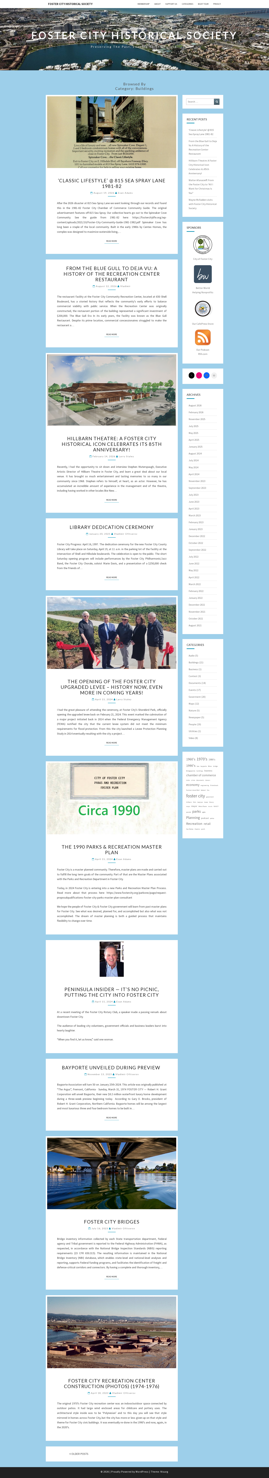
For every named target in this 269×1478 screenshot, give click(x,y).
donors (207, 780)
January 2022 (196, 597)
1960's (190, 759)
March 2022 (195, 584)
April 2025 (194, 439)
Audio (192, 655)
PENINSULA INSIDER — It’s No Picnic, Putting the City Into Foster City (111, 992)
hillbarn (189, 802)
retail (207, 824)
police (212, 818)
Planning (193, 817)
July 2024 (193, 460)
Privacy (217, 3)
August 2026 (195, 405)
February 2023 (196, 522)
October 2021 (196, 618)
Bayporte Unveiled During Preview (112, 1067)
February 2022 (196, 591)
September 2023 (197, 487)
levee (206, 802)
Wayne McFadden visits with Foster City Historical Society (203, 204)
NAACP (216, 806)
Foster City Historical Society (70, 4)
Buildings (194, 662)
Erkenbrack (214, 785)
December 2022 (197, 536)
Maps (191, 703)
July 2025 (193, 426)
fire (208, 790)
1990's (191, 765)
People (192, 724)
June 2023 (194, 501)
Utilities (193, 731)
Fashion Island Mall (193, 790)
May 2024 (193, 467)
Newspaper (195, 717)
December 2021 (197, 604)
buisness (208, 770)
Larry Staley (126, 456)
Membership (144, 3)
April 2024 (194, 474)
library (211, 802)
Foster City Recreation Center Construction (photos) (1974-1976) (112, 1383)
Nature (192, 710)
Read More (112, 240)
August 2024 (195, 453)
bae (198, 766)
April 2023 (194, 508)
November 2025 (197, 419)
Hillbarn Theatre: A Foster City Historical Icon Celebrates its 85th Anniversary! (112, 444)
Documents (195, 682)
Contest (193, 676)
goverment (210, 797)
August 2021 (195, 625)
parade (188, 812)
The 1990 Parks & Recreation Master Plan (112, 849)
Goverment (195, 696)
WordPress (142, 1471)
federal (203, 790)
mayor (194, 806)
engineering (205, 785)
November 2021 (197, 611)
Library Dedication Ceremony (112, 527)
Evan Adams (125, 192)
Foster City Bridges (111, 1221)
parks (196, 811)
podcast (205, 818)
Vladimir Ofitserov (125, 533)
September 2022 (197, 549)
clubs (188, 780)
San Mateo (189, 829)
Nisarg (164, 1471)
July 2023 (193, 494)
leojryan (200, 802)
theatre (197, 829)
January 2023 (196, 529)
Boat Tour (203, 3)
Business (193, 669)
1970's (202, 758)
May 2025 (193, 432)
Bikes (210, 766)
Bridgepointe (190, 771)
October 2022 (196, 542)
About (157, 3)
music (210, 806)
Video (191, 738)
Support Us (171, 3)
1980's (212, 759)
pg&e (203, 812)
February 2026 (196, 412)
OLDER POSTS (79, 1454)
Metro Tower (202, 806)
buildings (199, 771)
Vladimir (125, 286)
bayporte (204, 766)
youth (203, 829)
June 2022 (194, 563)
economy (192, 785)
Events (192, 689)
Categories (187, 3)
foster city (195, 796)
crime (193, 780)
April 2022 (194, 577)
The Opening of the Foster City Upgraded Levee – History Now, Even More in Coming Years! (112, 687)
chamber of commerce (201, 775)
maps (188, 806)
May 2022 (193, 570)
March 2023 (195, 515)
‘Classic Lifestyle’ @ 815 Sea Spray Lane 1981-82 (111, 183)
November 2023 (197, 481)
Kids (194, 802)
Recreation (194, 823)
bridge (215, 766)
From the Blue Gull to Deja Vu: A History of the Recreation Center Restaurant (112, 273)
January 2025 (196, 446)
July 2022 (193, 556)
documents (200, 780)
